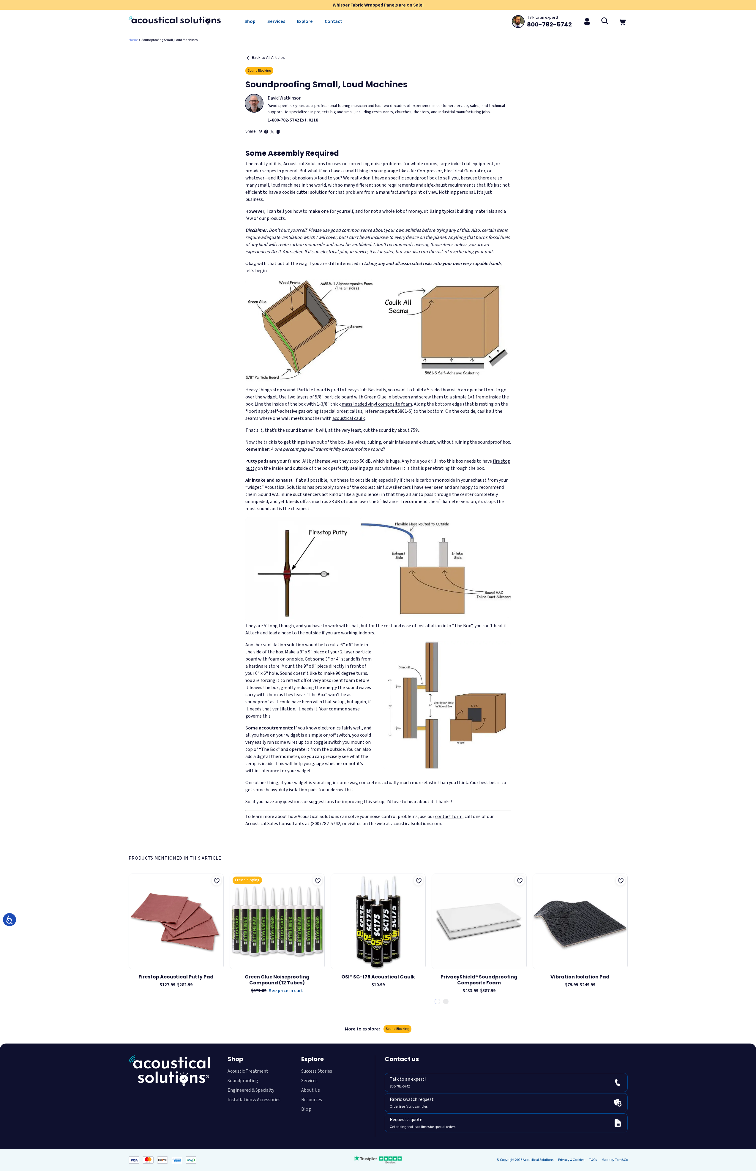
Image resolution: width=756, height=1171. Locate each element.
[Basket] (623, 21)
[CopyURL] (278, 131)
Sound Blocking (259, 70)
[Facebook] (266, 131)
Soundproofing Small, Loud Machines (169, 39)
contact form (449, 816)
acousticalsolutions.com (416, 823)
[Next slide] (626, 934)
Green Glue (375, 397)
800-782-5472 (400, 1070)
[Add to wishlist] (216, 880)
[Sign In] (587, 21)
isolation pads (303, 790)
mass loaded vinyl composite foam (377, 404)
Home (133, 39)
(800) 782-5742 (325, 823)
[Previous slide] (130, 934)
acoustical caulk (348, 418)
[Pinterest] (260, 131)
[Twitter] (272, 131)
